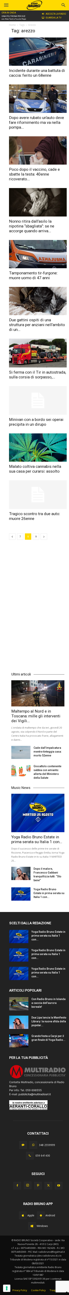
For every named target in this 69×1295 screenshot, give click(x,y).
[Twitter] (48, 1185)
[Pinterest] (38, 1185)
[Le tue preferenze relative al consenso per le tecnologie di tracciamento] (6, 1288)
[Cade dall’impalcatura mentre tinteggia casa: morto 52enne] (20, 752)
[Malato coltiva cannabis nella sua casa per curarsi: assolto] (38, 447)
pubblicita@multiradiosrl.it (34, 1094)
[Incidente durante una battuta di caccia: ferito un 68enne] (38, 51)
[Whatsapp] (33, 1145)
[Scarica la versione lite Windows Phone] (32, 1226)
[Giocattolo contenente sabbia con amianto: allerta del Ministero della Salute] (20, 771)
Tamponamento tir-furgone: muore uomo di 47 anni (33, 275)
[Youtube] (58, 1185)
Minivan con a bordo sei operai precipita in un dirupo (36, 422)
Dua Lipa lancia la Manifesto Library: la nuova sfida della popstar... (48, 1021)
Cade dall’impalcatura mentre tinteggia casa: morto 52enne (48, 751)
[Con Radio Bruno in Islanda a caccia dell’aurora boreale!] (18, 1003)
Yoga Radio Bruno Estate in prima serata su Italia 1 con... (36, 839)
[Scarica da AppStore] (23, 1215)
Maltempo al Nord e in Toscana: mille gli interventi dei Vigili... (35, 716)
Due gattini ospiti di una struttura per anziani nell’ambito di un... (37, 325)
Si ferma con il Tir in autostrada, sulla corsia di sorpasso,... (37, 374)
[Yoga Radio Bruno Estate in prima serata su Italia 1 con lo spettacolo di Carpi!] (37, 813)
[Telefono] (30, 1155)
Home (12, 25)
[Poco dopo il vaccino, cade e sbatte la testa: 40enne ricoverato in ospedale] (38, 150)
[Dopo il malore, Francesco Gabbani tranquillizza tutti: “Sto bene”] (20, 873)
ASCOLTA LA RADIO (56, 13)
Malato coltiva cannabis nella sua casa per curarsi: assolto (35, 469)
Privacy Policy (19, 1290)
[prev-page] (12, 536)
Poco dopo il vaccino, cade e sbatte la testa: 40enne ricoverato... (34, 174)
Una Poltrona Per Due (13, 16)
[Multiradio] (38, 1078)
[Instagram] (27, 1185)
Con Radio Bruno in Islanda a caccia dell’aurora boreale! (48, 1003)
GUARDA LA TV (54, 17)
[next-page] (44, 536)
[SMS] (23, 1145)
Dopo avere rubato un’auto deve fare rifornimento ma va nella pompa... (36, 122)
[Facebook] (17, 1185)
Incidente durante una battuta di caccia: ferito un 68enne (37, 73)
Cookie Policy (38, 1290)
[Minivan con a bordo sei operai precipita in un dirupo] (38, 400)
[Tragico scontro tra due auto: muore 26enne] (38, 494)
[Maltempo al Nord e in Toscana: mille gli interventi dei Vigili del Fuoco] (37, 693)
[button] (63, 5)
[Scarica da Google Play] (41, 1215)
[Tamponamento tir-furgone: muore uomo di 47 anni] (38, 254)
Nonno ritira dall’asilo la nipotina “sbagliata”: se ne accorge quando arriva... (31, 226)
